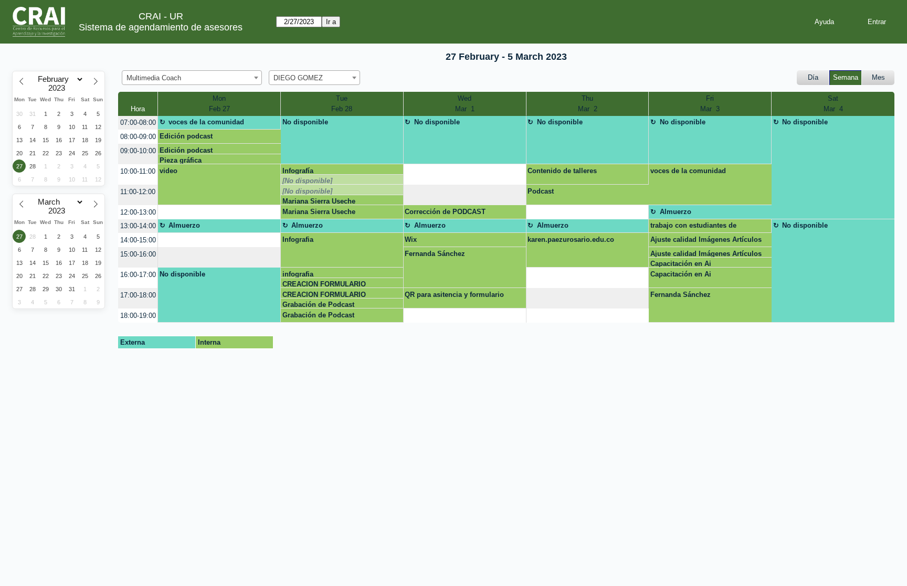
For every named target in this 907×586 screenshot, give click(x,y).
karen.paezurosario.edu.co (571, 239)
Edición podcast (186, 136)
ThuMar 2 (587, 103)
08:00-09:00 (138, 137)
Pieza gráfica (181, 160)
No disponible (305, 122)
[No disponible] (307, 181)
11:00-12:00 (137, 192)
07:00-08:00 (138, 122)
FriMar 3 (710, 103)
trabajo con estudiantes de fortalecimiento (693, 227)
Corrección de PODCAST (445, 212)
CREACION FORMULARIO (324, 284)
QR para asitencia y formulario (454, 295)
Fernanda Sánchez (435, 254)
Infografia (297, 239)
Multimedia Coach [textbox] (153, 78)
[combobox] (192, 77)
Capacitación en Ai (680, 264)
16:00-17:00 (138, 275)
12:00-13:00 (138, 212)
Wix (411, 239)
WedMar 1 (464, 103)
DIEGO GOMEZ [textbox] (298, 78)
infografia (297, 274)
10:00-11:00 (137, 171)
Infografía (297, 171)
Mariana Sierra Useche (318, 201)
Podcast (541, 191)
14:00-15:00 (138, 240)
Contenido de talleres (562, 171)
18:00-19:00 (138, 315)
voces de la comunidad (206, 122)
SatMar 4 (833, 103)
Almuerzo (675, 212)
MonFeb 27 (219, 103)
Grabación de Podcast (318, 304)
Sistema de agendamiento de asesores (160, 27)
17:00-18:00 (138, 295)
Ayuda (824, 22)
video (168, 171)
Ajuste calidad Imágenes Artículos (706, 239)
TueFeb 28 (341, 103)
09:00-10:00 (138, 151)
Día (813, 77)
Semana (845, 77)
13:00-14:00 (138, 226)
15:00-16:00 (138, 254)
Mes (878, 77)
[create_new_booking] (465, 174)
